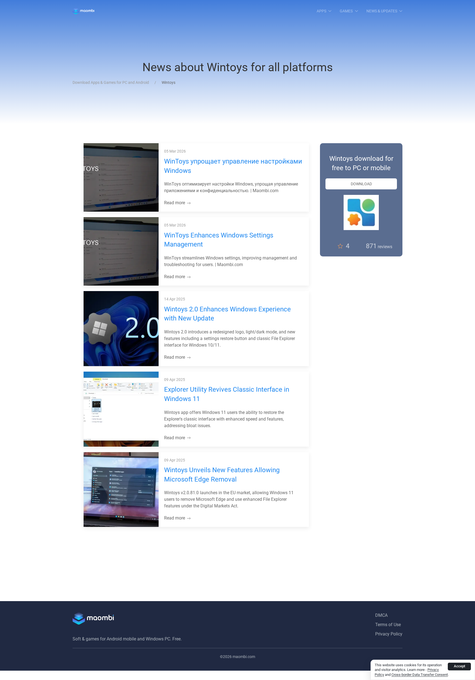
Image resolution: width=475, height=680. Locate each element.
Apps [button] (321, 11)
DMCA (381, 615)
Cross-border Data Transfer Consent (419, 675)
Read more (175, 202)
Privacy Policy (388, 634)
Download (361, 184)
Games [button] (346, 11)
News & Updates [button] (381, 11)
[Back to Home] (83, 11)
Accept (459, 666)
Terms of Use (388, 624)
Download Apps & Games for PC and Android (111, 82)
